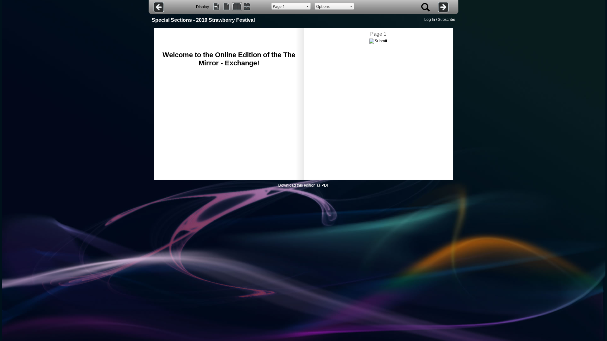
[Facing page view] (237, 6)
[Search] (425, 7)
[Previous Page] (158, 7)
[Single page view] (227, 6)
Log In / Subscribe (439, 19)
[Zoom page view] (217, 6)
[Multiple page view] (247, 6)
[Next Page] (443, 7)
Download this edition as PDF (303, 185)
